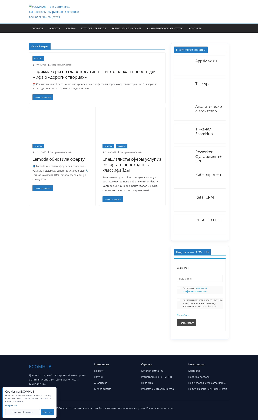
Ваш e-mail (182, 267)
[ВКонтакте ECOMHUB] (225, 407)
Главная (37, 28)
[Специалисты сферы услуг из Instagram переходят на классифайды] (132, 127)
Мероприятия (102, 389)
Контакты (195, 28)
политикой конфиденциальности (195, 289)
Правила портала (199, 377)
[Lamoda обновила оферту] (62, 127)
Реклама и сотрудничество (157, 389)
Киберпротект (208, 174)
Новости (54, 28)
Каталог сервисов (93, 28)
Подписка (147, 383)
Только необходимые (23, 412)
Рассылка (121, 146)
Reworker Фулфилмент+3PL (208, 156)
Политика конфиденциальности (207, 389)
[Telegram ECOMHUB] (216, 407)
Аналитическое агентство (165, 28)
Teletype (202, 83)
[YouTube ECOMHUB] (207, 407)
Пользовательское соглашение (207, 383)
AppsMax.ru (206, 60)
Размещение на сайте (126, 28)
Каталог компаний (152, 370)
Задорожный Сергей (61, 64)
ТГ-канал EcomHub (204, 131)
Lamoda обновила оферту (58, 159)
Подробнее (183, 315)
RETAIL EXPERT (208, 219)
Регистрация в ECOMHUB (156, 377)
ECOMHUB (40, 366)
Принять (47, 412)
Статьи (71, 28)
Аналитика (100, 383)
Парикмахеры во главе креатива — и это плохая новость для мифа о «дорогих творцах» (94, 74)
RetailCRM (204, 196)
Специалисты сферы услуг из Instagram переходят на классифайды (131, 164)
